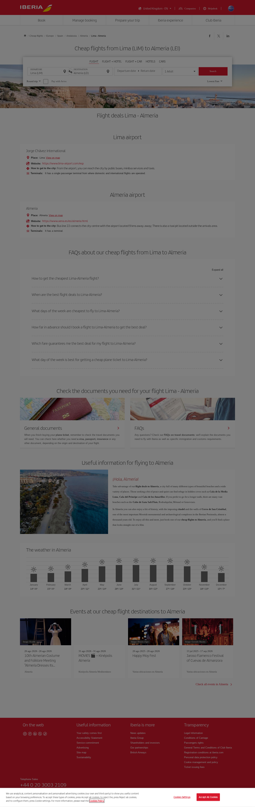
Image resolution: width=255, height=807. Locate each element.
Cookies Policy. (97, 800)
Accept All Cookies (208, 797)
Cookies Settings (182, 797)
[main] (127, 797)
